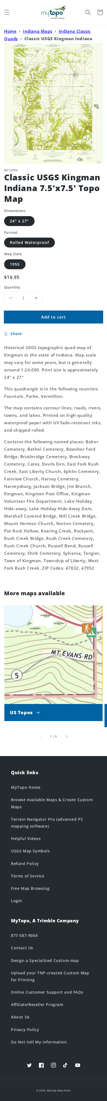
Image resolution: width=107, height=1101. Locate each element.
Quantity (12, 287)
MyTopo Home (26, 787)
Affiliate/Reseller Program (37, 1004)
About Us (20, 1017)
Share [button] (16, 333)
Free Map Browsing (30, 888)
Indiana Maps (37, 31)
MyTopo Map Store (59, 1090)
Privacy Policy (25, 1029)
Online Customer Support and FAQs (47, 992)
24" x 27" (19, 221)
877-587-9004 (24, 935)
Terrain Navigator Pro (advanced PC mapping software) (47, 823)
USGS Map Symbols (30, 850)
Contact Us (22, 947)
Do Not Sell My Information (39, 1042)
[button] (7, 12)
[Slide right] (66, 736)
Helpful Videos (26, 838)
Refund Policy (25, 863)
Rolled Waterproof (29, 242)
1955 (15, 264)
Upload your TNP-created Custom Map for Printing (50, 976)
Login (16, 900)
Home (10, 31)
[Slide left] (41, 736)
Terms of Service (27, 876)
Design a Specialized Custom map (45, 960)
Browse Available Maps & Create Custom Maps (52, 803)
